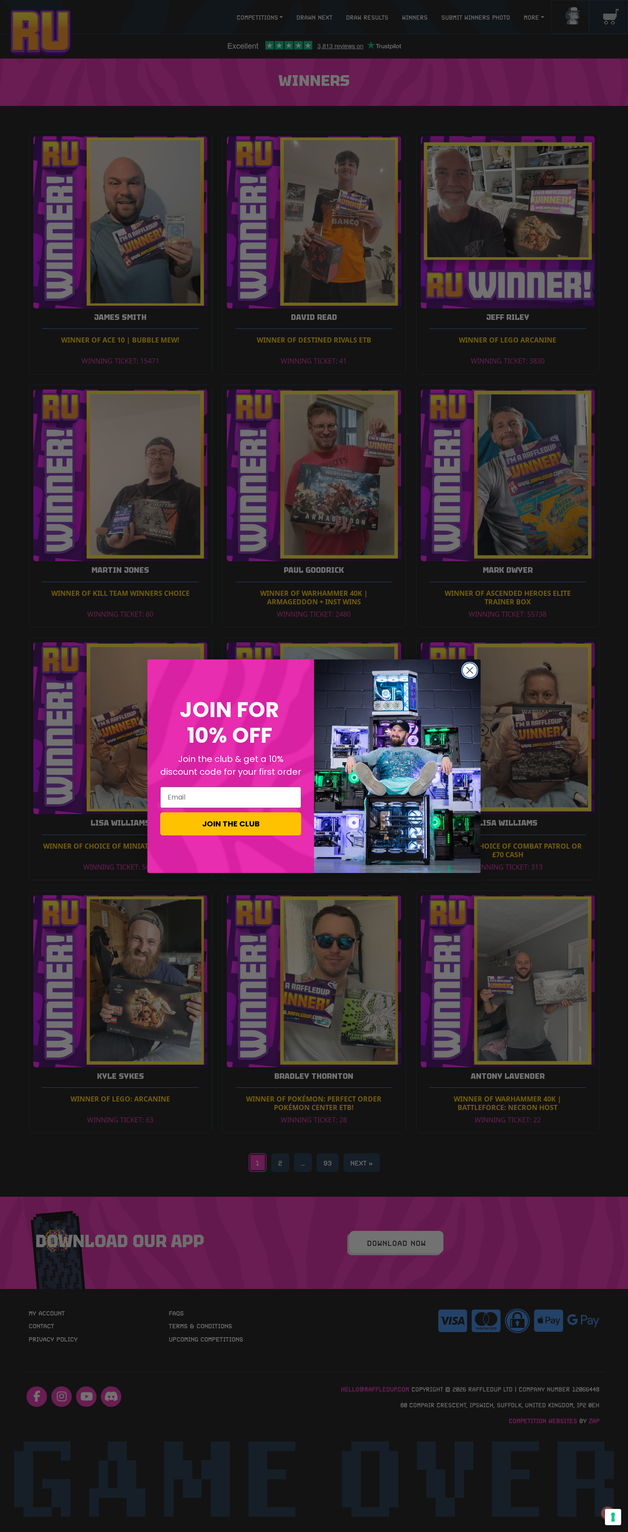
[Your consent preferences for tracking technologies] (613, 1517)
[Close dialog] (469, 670)
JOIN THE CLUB (231, 823)
